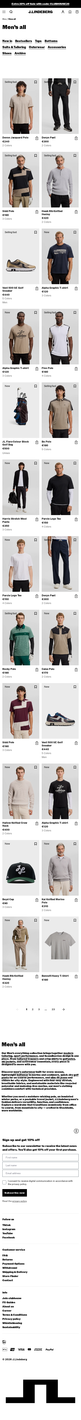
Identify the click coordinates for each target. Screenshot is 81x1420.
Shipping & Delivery (15, 1272)
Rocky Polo (9, 669)
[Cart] (77, 12)
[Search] (11, 12)
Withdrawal (9, 1268)
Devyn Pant (48, 137)
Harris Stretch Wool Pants (14, 520)
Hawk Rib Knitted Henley (52, 212)
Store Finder (10, 1276)
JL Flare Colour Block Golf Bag (15, 443)
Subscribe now (15, 1192)
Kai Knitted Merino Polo (53, 901)
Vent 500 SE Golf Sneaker (12, 289)
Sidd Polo (8, 211)
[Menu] (3, 12)
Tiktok (6, 1225)
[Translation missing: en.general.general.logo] (40, 11)
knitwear (22, 1075)
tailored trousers (28, 1059)
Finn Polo (47, 368)
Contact (7, 1280)
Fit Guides (8, 1302)
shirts (55, 1059)
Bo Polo (46, 441)
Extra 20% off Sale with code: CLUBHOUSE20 (40, 4)
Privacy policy (11, 1319)
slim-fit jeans (59, 1077)
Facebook (8, 1237)
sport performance (26, 1056)
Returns (7, 1259)
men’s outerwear (24, 1072)
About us (8, 1306)
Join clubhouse (11, 1298)
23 (53, 1009)
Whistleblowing (12, 1323)
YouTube (7, 1233)
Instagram (8, 1229)
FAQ (5, 1255)
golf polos (69, 1059)
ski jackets (8, 1061)
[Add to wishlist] (35, 82)
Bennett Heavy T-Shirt (55, 976)
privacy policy (19, 1201)
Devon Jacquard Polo (15, 137)
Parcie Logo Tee (51, 519)
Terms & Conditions (14, 1315)
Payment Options (13, 1264)
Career (6, 1311)
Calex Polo (48, 669)
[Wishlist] (70, 12)
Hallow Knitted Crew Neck (14, 824)
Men (4, 19)
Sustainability (11, 1327)
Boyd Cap (8, 899)
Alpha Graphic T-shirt (55, 288)
